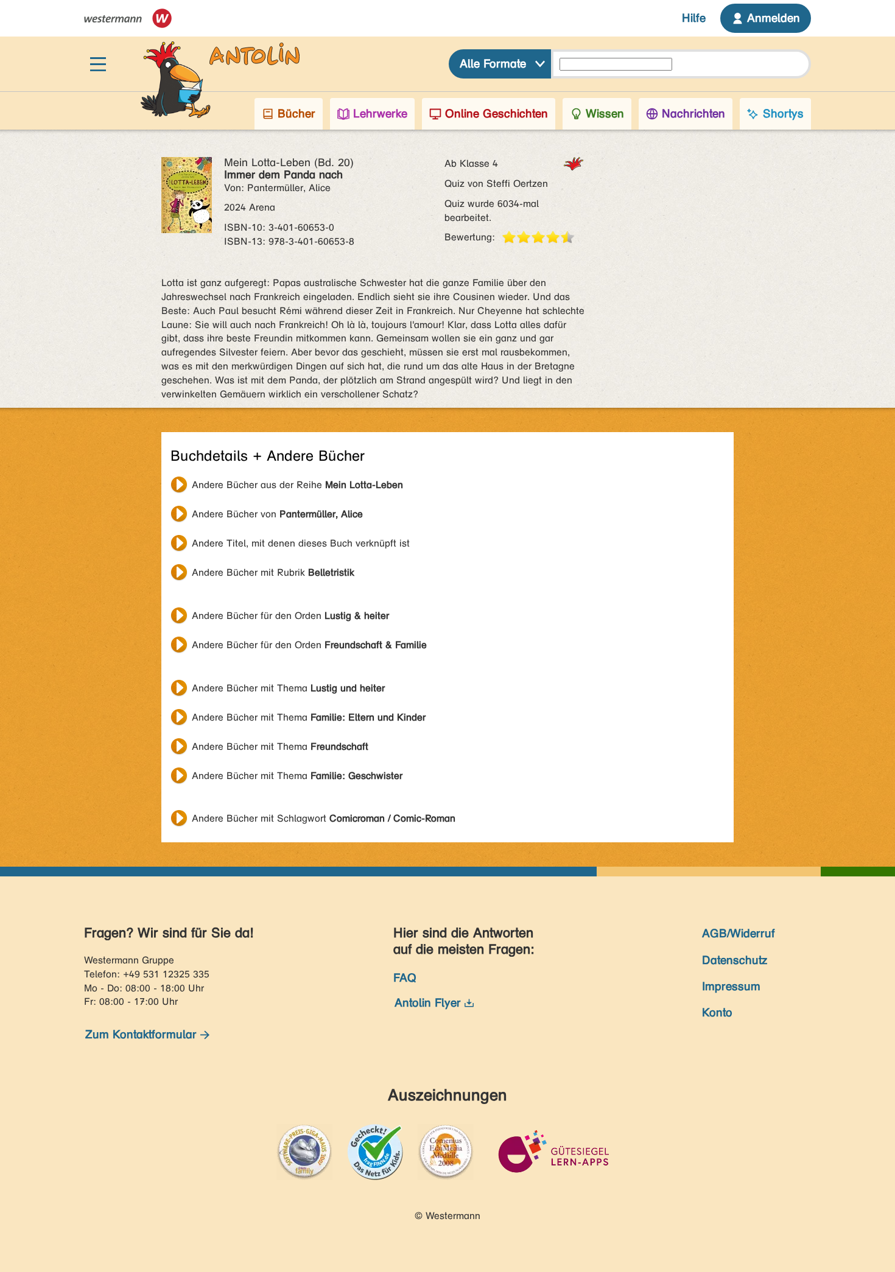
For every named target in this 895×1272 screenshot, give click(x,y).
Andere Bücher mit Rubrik (273, 572)
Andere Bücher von (277, 514)
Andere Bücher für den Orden (290, 615)
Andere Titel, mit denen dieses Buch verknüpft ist (301, 543)
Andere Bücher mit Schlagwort (323, 818)
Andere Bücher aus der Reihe (297, 485)
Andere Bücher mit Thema (288, 688)
